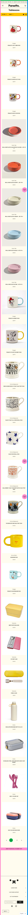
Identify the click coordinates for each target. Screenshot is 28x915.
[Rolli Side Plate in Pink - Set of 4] (14, 268)
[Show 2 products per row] (26, 14)
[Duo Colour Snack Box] (14, 814)
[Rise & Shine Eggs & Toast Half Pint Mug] (14, 370)
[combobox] (23, 913)
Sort (10, 14)
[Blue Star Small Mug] (14, 438)
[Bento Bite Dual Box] (14, 609)
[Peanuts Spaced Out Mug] (14, 63)
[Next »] (21, 840)
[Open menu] (4, 5)
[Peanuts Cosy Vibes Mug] (14, 29)
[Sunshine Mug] (14, 541)
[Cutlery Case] (14, 643)
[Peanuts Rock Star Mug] (14, 97)
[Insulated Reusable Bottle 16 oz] (14, 711)
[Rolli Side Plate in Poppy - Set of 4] (14, 166)
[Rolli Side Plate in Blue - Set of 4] (14, 234)
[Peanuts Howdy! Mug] (14, 302)
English (21, 913)
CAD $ (5, 911)
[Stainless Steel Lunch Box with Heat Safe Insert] (14, 745)
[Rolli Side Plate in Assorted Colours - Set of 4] (14, 131)
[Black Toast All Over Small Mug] (14, 404)
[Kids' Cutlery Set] (14, 780)
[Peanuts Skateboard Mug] (14, 575)
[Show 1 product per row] (23, 14)
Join (20, 902)
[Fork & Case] (14, 677)
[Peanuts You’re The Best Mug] (14, 336)
